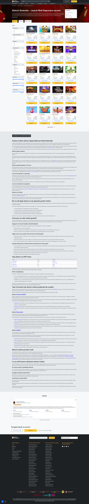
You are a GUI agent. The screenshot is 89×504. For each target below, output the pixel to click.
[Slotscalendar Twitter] (67, 446)
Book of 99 (14, 262)
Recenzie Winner (31, 466)
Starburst (16, 342)
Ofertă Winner (47, 468)
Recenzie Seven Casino (32, 485)
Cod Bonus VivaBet (48, 449)
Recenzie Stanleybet (32, 471)
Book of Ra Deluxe (17, 319)
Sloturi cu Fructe (68, 15)
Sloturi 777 (67, 14)
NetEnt (54, 264)
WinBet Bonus (47, 460)
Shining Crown (17, 303)
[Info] (2, 501)
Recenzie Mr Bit (31, 462)
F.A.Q (13, 449)
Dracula (15, 345)
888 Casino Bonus (48, 447)
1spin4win (15, 56)
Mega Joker (14, 264)
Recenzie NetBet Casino (33, 454)
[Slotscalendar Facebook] (65, 446)
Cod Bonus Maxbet (48, 444)
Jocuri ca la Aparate (69, 12)
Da (14, 30)
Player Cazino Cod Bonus (49, 481)
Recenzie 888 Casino (32, 447)
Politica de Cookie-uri (15, 454)
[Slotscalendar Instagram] (68, 446)
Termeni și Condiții (15, 459)
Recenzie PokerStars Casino (33, 479)
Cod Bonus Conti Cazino (49, 470)
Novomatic (19, 312)
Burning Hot (16, 308)
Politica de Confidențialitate (16, 451)
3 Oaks (15, 60)
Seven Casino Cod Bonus (49, 474)
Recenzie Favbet (31, 470)
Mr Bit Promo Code (48, 463)
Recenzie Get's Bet (32, 451)
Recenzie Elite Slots (32, 482)
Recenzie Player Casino (32, 484)
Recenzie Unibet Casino (33, 455)
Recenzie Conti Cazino (32, 468)
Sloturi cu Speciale (69, 17)
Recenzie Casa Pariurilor (33, 459)
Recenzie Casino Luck (32, 474)
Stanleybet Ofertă (48, 473)
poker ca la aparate (28, 188)
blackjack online (43, 188)
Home (13, 444)
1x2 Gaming (16, 57)
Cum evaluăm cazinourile (16, 457)
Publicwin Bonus (48, 462)
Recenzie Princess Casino (33, 481)
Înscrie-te (31, 430)
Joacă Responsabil (15, 452)
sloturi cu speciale (70, 175)
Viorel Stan (50, 147)
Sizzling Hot (16, 326)
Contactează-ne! (15, 455)
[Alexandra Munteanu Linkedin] (75, 399)
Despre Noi (14, 446)
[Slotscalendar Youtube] (63, 446)
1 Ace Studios (16, 51)
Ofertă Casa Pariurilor (49, 459)
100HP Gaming (16, 54)
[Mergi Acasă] (15, 1)
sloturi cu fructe (32, 171)
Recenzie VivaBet (31, 449)
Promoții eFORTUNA (48, 452)
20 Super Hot (16, 306)
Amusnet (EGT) (21, 294)
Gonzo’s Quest (17, 338)
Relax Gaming (55, 262)
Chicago (15, 322)
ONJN (55, 289)
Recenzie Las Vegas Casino (33, 476)
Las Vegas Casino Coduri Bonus (50, 476)
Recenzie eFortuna (32, 452)
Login (50, 430)
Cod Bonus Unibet (48, 455)
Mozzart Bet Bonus (48, 479)
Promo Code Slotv (48, 465)
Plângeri (13, 447)
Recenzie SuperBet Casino (33, 446)
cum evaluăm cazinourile (68, 356)
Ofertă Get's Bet (48, 451)
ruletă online (35, 188)
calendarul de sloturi (21, 195)
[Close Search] (49, 1)
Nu (14, 31)
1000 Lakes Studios (17, 53)
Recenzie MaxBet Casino (33, 444)
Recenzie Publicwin (32, 460)
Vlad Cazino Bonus (48, 457)
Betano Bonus (47, 482)
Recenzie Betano (31, 473)
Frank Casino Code (48, 466)
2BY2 (15, 59)
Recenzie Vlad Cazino (32, 457)
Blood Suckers (15, 266)
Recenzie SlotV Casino (32, 463)
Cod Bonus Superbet (48, 446)
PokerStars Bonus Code (49, 484)
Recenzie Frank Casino (32, 465)
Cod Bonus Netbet (48, 454)
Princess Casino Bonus (49, 485)
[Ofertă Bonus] (31, 40)
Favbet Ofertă (47, 471)
